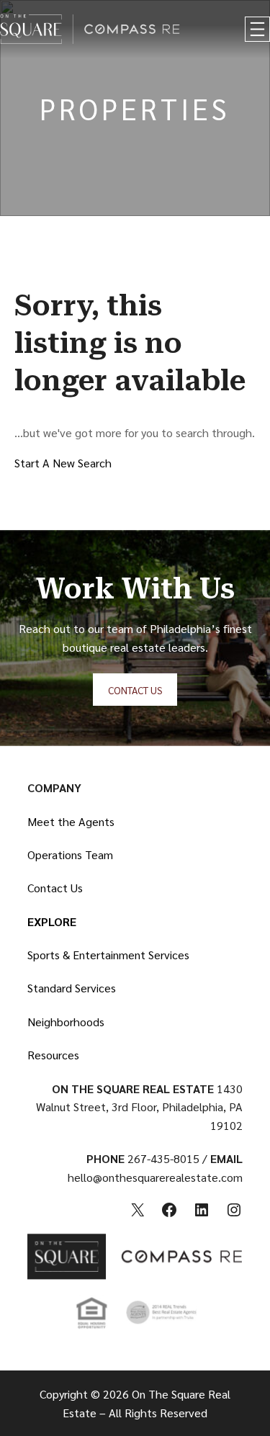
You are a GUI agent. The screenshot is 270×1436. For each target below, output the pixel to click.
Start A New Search (63, 462)
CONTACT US (135, 689)
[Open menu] (257, 29)
